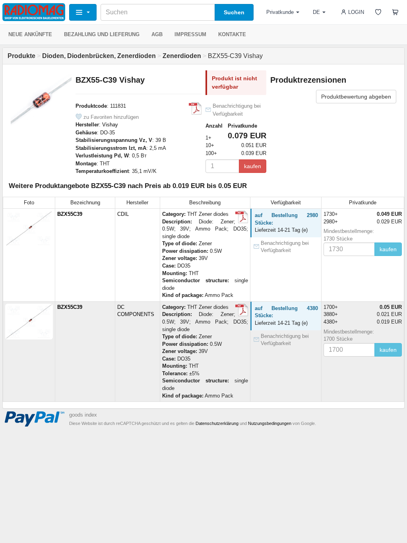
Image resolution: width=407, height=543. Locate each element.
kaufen (252, 166)
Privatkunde (280, 12)
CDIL (123, 214)
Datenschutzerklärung (217, 423)
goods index (83, 415)
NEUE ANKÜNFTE (30, 34)
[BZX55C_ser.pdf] (241, 310)
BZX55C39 (69, 214)
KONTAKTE (232, 34)
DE (316, 12)
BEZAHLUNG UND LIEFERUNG (102, 34)
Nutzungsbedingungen (269, 423)
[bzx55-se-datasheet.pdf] (195, 108)
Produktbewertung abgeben (356, 96)
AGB (157, 34)
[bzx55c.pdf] (241, 217)
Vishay (110, 125)
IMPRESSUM (190, 34)
